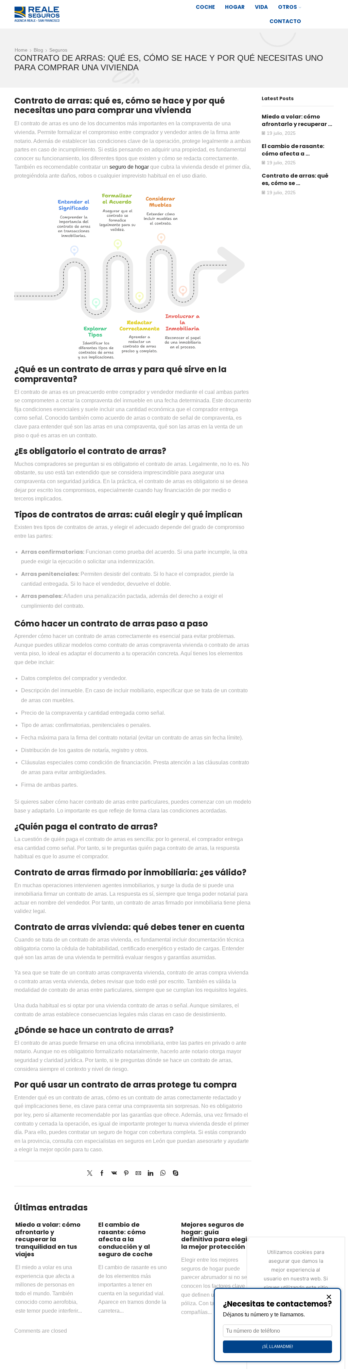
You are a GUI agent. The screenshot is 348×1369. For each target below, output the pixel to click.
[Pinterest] (126, 1174)
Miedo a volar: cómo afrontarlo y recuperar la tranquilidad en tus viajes (48, 1239)
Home (21, 50)
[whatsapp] (163, 1174)
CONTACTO (285, 21)
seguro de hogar (129, 167)
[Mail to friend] (138, 1174)
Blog (38, 50)
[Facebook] (102, 1174)
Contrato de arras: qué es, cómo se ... (295, 179)
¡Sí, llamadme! (277, 1346)
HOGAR (235, 7)
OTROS (287, 7)
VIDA (261, 7)
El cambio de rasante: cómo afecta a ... (293, 150)
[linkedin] (150, 1174)
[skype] (173, 1174)
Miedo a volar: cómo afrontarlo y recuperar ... (297, 120)
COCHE (205, 7)
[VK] (114, 1174)
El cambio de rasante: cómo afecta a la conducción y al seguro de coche (125, 1239)
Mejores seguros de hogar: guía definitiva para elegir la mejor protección (215, 1235)
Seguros (58, 50)
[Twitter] (91, 1174)
